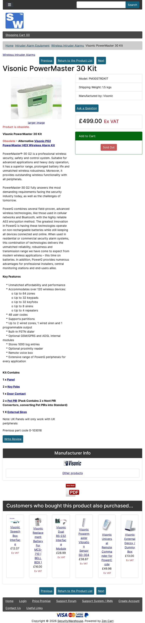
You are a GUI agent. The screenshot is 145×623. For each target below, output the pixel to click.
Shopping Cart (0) (17, 35)
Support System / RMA (97, 601)
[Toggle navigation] (9, 4)
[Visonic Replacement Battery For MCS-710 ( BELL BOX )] (38, 521)
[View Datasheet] (72, 490)
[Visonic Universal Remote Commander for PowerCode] (107, 524)
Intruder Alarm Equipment (32, 45)
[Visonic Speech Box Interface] (15, 521)
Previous (46, 60)
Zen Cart (108, 621)
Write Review (13, 439)
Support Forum (66, 601)
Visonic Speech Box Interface (15, 535)
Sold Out (109, 147)
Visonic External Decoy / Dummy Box (129, 543)
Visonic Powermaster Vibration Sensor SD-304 (84, 542)
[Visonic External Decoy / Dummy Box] (130, 524)
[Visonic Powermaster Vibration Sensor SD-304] (84, 522)
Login (23, 601)
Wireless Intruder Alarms (67, 45)
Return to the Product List (75, 60)
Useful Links (34, 608)
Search (132, 5)
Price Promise (41, 601)
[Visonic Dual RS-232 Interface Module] (61, 521)
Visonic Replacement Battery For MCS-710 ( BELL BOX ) (38, 545)
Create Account (129, 601)
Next (101, 60)
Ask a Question (87, 108)
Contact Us (13, 608)
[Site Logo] (72, 21)
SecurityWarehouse (70, 621)
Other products (72, 473)
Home (9, 45)
